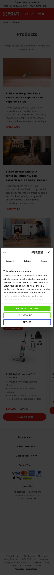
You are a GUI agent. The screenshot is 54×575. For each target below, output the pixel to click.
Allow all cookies (27, 308)
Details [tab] (27, 261)
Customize (25, 315)
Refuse (27, 322)
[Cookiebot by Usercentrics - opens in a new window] (32, 252)
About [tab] (44, 261)
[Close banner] (48, 252)
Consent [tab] (9, 261)
